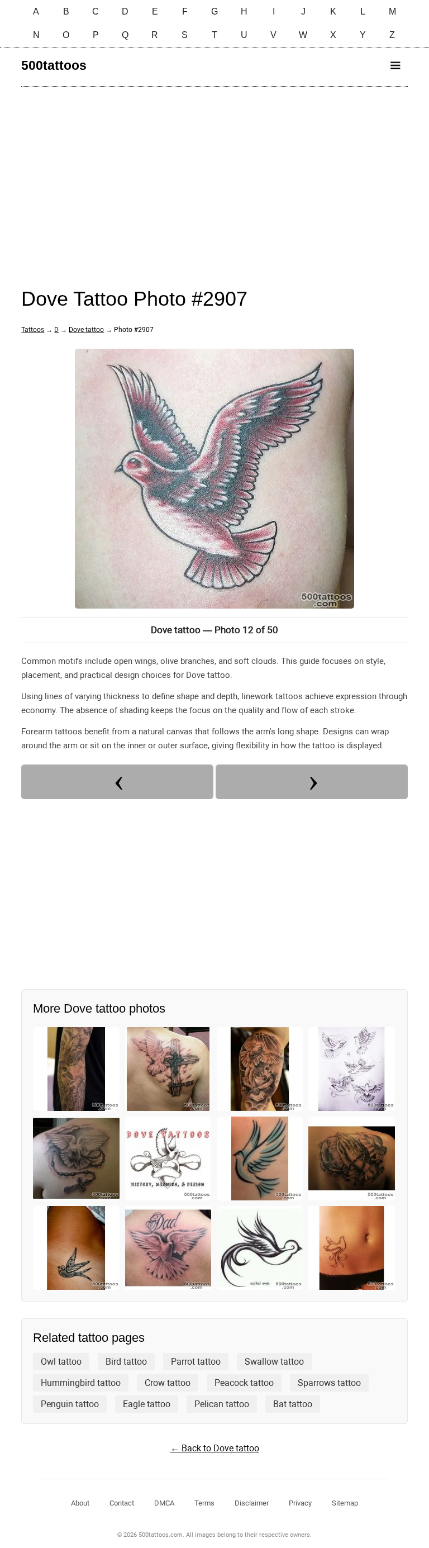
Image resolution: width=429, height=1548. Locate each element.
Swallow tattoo (274, 1361)
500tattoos (54, 65)
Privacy (300, 1503)
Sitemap (345, 1503)
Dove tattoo (86, 330)
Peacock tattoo (244, 1383)
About (80, 1503)
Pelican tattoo (221, 1404)
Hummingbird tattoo (81, 1383)
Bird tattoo (126, 1361)
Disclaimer (252, 1503)
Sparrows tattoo (329, 1383)
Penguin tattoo (70, 1404)
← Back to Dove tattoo (214, 1448)
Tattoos (32, 330)
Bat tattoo (292, 1404)
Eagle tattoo (146, 1404)
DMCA (164, 1503)
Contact (121, 1503)
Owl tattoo (61, 1361)
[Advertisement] (214, 176)
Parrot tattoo (196, 1361)
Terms (204, 1503)
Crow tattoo (167, 1383)
